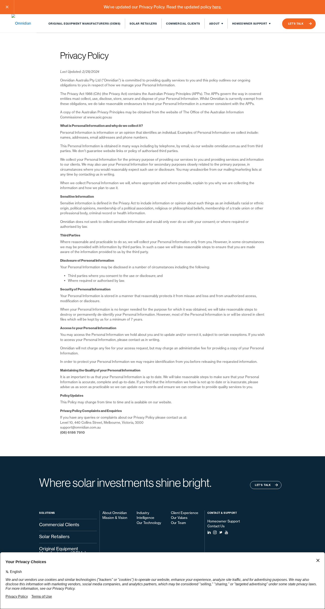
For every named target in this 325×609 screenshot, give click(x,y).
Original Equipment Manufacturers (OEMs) (84, 23)
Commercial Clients (183, 23)
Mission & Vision (114, 518)
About (214, 23)
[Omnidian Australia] (24, 23)
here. (217, 7)
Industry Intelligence (145, 515)
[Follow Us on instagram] (215, 532)
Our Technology (149, 523)
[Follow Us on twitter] (220, 532)
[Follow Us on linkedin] (209, 532)
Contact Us (216, 526)
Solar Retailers (143, 23)
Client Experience (184, 513)
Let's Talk (296, 23)
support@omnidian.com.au (80, 427)
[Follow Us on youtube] (226, 532)
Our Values (179, 518)
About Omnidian (114, 513)
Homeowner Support (249, 23)
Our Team (178, 523)
